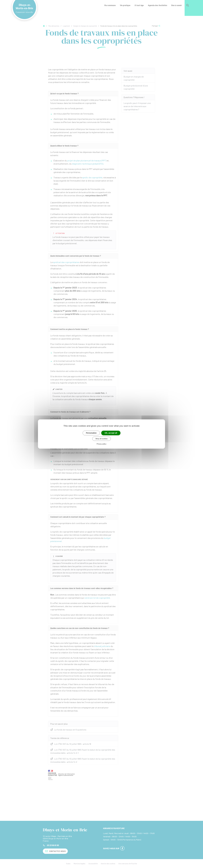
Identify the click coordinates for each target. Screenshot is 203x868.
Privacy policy (101, 444)
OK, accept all (111, 433)
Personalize (91, 433)
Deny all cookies (102, 439)
